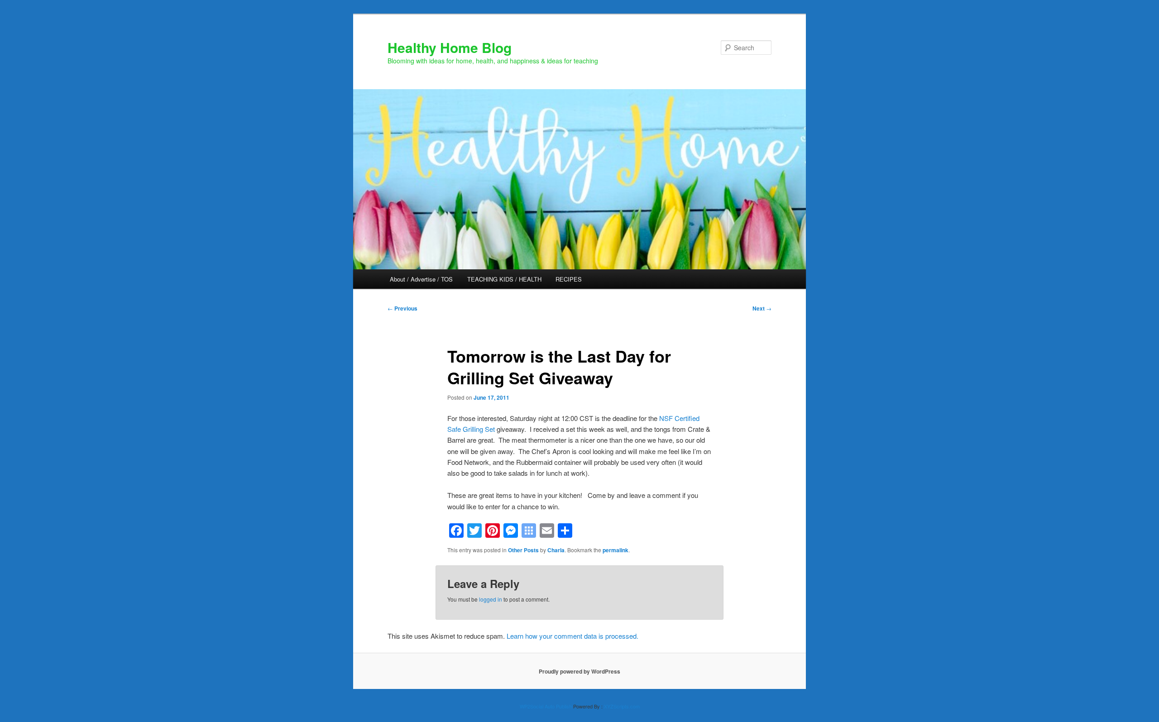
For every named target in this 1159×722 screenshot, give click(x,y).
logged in (490, 599)
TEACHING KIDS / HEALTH (504, 279)
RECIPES (569, 279)
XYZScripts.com (622, 706)
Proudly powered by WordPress (579, 671)
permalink (615, 550)
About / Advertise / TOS (421, 279)
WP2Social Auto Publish (546, 706)
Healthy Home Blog (450, 47)
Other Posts (523, 550)
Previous (402, 308)
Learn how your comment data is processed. (572, 636)
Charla (556, 550)
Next (761, 308)
